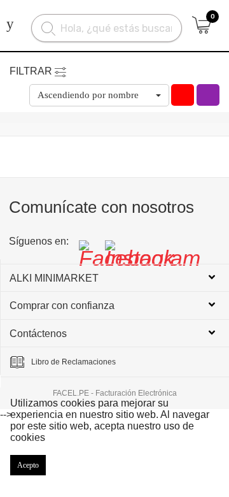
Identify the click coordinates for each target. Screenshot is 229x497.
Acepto (28, 465)
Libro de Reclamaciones (73, 361)
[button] (99, 95)
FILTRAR (31, 71)
